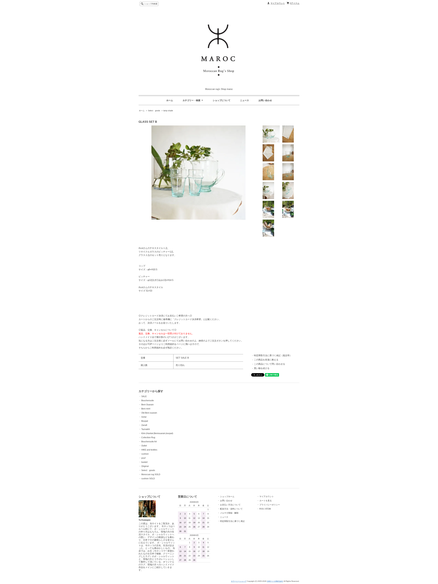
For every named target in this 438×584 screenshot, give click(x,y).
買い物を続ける (261, 368)
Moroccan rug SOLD (150, 474)
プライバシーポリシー (269, 505)
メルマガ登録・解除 (229, 513)
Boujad (144, 421)
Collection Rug (148, 437)
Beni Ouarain (147, 404)
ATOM (268, 509)
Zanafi (144, 425)
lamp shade (168, 111)
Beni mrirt (145, 409)
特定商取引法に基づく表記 (232, 521)
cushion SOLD (148, 478)
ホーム (169, 100)
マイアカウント (277, 3)
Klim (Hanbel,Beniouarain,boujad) (157, 433)
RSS (261, 509)
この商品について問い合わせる (269, 364)
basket (144, 462)
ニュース (244, 100)
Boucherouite (147, 400)
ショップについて (221, 100)
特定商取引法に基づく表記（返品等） (273, 355)
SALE (144, 396)
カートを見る (265, 500)
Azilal (143, 417)
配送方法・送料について (231, 509)
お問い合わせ (265, 100)
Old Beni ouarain (149, 413)
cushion (145, 454)
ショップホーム (227, 496)
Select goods (154, 111)
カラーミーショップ (238, 581)
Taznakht (145, 429)
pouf (143, 458)
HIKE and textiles (149, 450)
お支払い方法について (230, 505)
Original (145, 466)
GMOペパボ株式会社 (275, 581)
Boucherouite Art (149, 441)
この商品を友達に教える (266, 359)
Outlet (144, 446)
